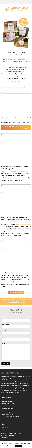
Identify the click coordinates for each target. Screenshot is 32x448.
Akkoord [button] (18, 446)
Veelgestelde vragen (7, 401)
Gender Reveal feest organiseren (10, 416)
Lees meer (25, 446)
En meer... (4, 419)
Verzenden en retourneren (9, 408)
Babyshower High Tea (7, 412)
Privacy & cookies (6, 406)
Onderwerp (4, 337)
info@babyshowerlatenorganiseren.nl (11, 433)
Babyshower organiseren (8, 414)
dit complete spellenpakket (23, 224)
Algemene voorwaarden (8, 403)
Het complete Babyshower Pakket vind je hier (16, 127)
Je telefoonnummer (6, 331)
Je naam (3, 318)
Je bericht (4, 343)
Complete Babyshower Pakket (16, 59)
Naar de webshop (15, 292)
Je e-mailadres (5, 324)
